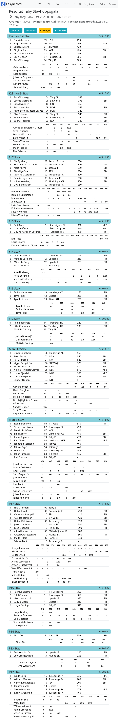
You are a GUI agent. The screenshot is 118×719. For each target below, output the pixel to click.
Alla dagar (45, 30)
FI (74, 4)
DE (66, 4)
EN (48, 4)
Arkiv (102, 4)
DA (57, 4)
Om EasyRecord (87, 4)
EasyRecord (13, 4)
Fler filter (61, 30)
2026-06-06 (30, 30)
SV (39, 4)
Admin (111, 4)
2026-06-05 (16, 30)
